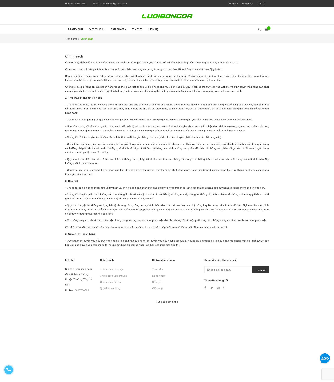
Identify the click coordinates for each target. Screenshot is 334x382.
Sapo (175, 301)
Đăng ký (157, 282)
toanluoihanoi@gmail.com (113, 3)
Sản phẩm (118, 29)
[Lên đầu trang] (327, 371)
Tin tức (137, 29)
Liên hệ (261, 3)
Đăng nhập (158, 275)
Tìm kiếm (157, 269)
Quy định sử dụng (110, 288)
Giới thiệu (96, 29)
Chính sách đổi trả (110, 282)
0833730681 (80, 3)
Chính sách (74, 56)
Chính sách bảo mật (111, 269)
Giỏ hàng (157, 288)
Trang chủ (75, 29)
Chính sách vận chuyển (113, 275)
